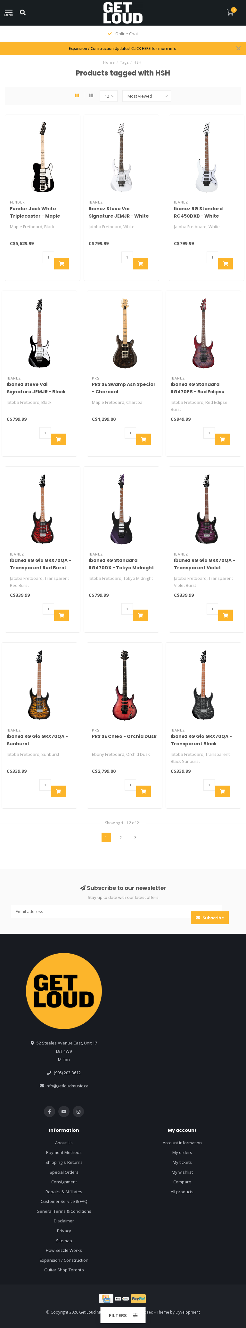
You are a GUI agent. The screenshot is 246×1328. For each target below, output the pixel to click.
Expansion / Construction (64, 1260)
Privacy (64, 1231)
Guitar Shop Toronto (64, 1270)
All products (182, 1192)
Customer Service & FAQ (64, 1201)
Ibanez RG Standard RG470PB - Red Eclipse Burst (198, 391)
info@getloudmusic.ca (66, 1086)
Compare (182, 1182)
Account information (182, 1143)
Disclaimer (64, 1221)
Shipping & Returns (64, 1162)
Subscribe (212, 918)
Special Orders (64, 1172)
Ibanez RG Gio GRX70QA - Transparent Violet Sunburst (204, 567)
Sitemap (64, 1241)
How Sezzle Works (64, 1250)
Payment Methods (64, 1152)
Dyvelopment (188, 1312)
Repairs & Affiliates (63, 1192)
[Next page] (135, 837)
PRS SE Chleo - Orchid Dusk (124, 736)
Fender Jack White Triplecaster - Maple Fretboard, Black (35, 216)
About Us (64, 1143)
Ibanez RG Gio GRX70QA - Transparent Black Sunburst (201, 743)
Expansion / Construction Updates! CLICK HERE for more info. (123, 48)
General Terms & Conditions (64, 1211)
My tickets (182, 1162)
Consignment (64, 1182)
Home (109, 62)
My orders (182, 1152)
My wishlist (182, 1172)
